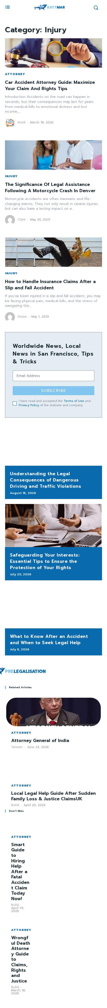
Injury (11, 176)
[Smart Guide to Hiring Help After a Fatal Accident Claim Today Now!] (21, 825)
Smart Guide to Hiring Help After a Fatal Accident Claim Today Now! (20, 871)
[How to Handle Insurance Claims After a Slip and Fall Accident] (53, 252)
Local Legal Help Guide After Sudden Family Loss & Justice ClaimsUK (53, 796)
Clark (21, 219)
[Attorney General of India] (53, 712)
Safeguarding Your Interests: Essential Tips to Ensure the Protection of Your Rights (44, 561)
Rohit (21, 122)
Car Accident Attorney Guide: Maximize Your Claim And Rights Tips (50, 85)
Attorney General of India (40, 740)
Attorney (15, 74)
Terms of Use (74, 401)
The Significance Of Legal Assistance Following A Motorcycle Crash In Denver (50, 187)
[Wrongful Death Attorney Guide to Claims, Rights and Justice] (21, 918)
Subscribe (53, 391)
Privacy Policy (29, 405)
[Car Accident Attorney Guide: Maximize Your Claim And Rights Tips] (53, 53)
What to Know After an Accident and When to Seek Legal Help (49, 639)
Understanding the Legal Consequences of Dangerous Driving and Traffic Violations (45, 480)
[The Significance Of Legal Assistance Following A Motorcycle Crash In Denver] (53, 155)
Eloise (22, 316)
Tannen (16, 747)
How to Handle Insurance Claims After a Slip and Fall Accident (50, 284)
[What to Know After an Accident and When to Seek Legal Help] (53, 606)
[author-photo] (10, 123)
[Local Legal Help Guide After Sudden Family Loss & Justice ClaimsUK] (53, 764)
